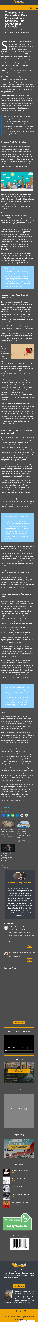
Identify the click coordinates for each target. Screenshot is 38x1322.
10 (25, 1155)
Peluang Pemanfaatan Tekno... (20, 1194)
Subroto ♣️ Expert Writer (15, 30)
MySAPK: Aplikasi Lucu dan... (20, 1202)
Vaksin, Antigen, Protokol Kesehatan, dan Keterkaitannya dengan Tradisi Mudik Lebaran (23, 833)
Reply (29, 946)
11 (27, 1155)
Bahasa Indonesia (26, 1321)
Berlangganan (19, 1022)
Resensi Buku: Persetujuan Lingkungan (19, 1071)
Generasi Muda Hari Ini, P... (19, 1178)
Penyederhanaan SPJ (17, 1186)
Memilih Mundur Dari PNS (19, 1170)
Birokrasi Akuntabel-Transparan (20, 32)
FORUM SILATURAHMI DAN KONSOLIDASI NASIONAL (19, 1147)
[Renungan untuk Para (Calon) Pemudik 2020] (8, 824)
